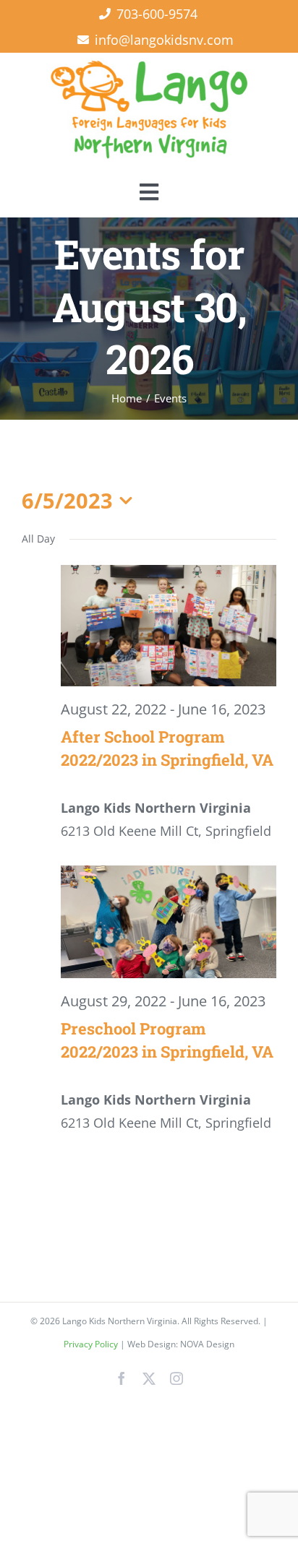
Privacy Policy (92, 1344)
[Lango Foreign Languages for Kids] (149, 66)
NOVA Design (207, 1344)
